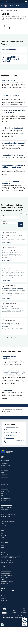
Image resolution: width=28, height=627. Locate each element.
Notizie (2, 537)
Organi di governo (4, 463)
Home (2, 10)
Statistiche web (4, 583)
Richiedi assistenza (10, 430)
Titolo (3, 215)
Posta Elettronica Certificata (7, 562)
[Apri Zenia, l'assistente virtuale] (24, 622)
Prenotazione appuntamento (7, 569)
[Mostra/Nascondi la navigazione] (1, 5)
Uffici (2, 468)
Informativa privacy (5, 577)
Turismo (2, 523)
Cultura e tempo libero (5, 500)
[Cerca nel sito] (24, 5)
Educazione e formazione (6, 505)
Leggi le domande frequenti (12, 427)
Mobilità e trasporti (5, 512)
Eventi (2, 547)
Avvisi (2, 533)
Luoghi (2, 545)
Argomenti (4, 221)
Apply (20, 224)
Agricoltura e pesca (5, 484)
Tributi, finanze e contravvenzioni (8, 521)
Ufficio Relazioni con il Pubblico (7, 561)
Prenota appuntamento (11, 435)
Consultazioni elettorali (6, 498)
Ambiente (3, 486)
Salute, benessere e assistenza (7, 519)
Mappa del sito (4, 596)
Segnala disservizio (10, 438)
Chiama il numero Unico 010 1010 (13, 432)
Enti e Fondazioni (4, 470)
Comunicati (3, 535)
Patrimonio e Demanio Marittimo (8, 514)
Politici (2, 472)
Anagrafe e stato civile (5, 491)
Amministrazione (4, 489)
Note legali (3, 579)
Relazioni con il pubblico (6, 516)
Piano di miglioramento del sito (7, 603)
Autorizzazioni (4, 493)
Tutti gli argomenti (8, 10)
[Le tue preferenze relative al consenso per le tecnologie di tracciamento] (2, 624)
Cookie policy (3, 598)
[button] (23, 214)
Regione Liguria (4, 1)
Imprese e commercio (5, 509)
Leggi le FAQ (3, 567)
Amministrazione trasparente (7, 575)
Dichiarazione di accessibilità (7, 581)
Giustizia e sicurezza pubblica (7, 507)
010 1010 (10, 564)
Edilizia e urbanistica (5, 503)
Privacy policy (4, 600)
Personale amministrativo (6, 474)
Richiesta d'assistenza (5, 573)
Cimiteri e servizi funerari (6, 496)
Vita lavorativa (4, 525)
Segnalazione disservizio (6, 571)
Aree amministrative (5, 465)
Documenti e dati (4, 477)
